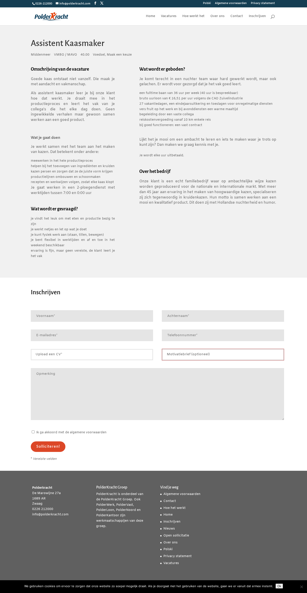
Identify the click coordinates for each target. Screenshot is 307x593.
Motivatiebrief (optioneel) (188, 354)
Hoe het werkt (174, 508)
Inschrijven (257, 16)
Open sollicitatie (176, 536)
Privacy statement (263, 3)
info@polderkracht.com (50, 514)
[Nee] (301, 586)
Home (150, 16)
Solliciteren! (48, 446)
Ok (279, 586)
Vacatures (168, 16)
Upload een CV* (49, 354)
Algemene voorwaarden (231, 3)
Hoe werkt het (193, 16)
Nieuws (169, 529)
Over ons (217, 16)
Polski (207, 3)
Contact (236, 16)
